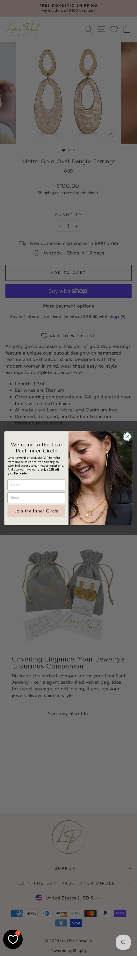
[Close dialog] (127, 436)
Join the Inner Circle (36, 510)
